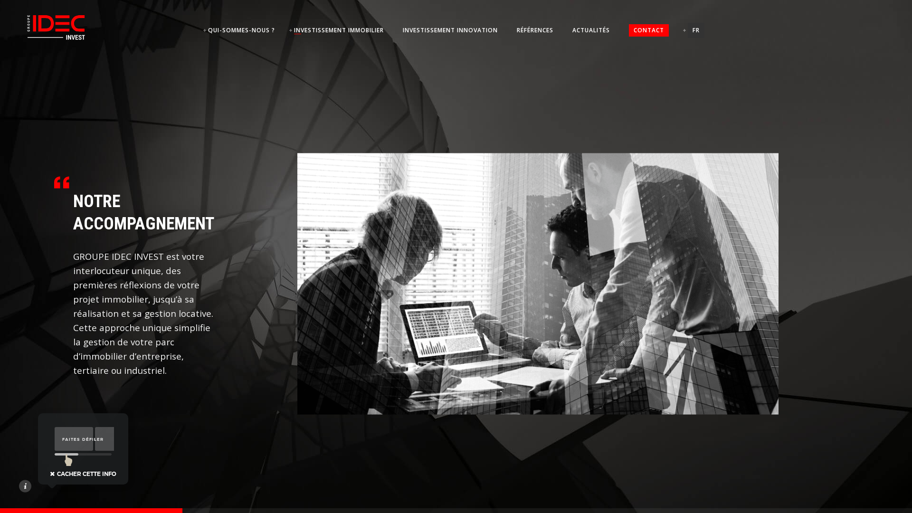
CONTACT (649, 30)
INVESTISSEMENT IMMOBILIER (339, 30)
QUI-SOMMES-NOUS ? (241, 30)
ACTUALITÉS (591, 30)
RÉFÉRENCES (535, 30)
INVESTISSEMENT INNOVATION (450, 30)
